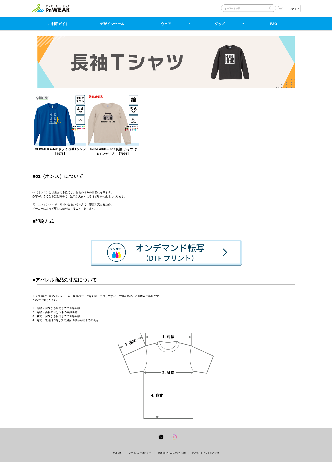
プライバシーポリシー (140, 452)
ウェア (166, 23)
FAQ (273, 23)
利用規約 (117, 452)
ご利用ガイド (58, 23)
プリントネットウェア (51, 8)
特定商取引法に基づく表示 (172, 452)
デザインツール (112, 23)
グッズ (220, 23)
